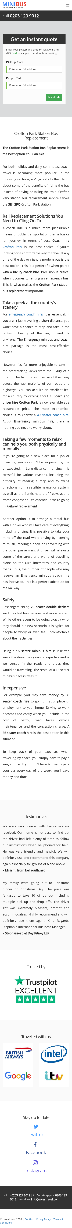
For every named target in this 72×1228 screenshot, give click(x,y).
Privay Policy (43, 1219)
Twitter (36, 1134)
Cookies (29, 1219)
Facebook (36, 1152)
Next (52, 97)
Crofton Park (12, 247)
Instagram (36, 1170)
